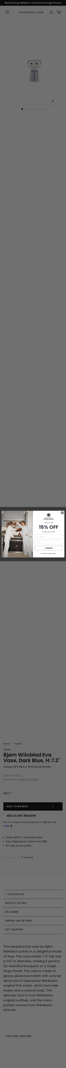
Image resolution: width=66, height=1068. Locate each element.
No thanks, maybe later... (49, 553)
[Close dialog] (62, 512)
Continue (48, 548)
